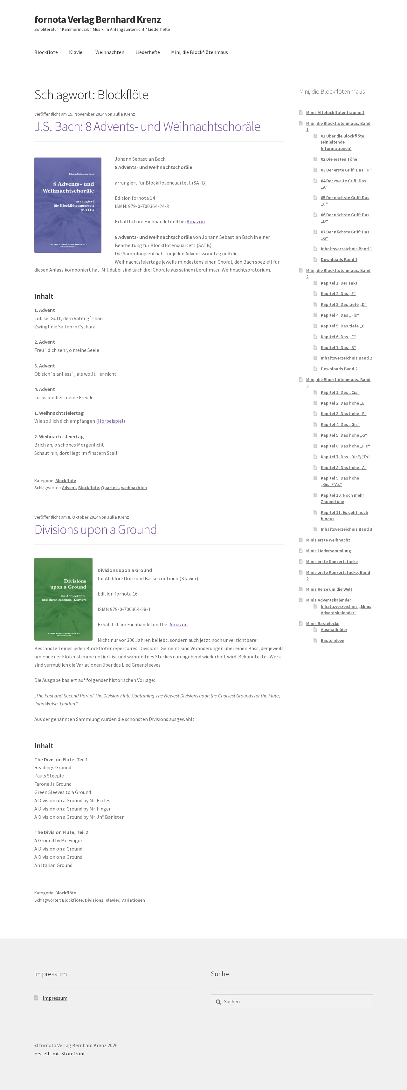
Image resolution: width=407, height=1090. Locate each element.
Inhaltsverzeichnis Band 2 (346, 358)
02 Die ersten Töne (339, 159)
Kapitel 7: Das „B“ (338, 347)
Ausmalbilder (334, 629)
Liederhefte (147, 52)
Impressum (55, 998)
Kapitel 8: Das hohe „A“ (344, 467)
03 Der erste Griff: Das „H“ (346, 170)
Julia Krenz (124, 114)
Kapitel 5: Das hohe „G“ (344, 435)
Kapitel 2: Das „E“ (338, 293)
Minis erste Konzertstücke (332, 561)
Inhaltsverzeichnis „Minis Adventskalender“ (346, 609)
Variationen (133, 900)
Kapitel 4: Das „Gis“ (340, 424)
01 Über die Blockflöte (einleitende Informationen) (342, 142)
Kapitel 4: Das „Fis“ (340, 315)
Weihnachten (109, 52)
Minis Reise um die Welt (329, 589)
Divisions (94, 900)
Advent (69, 487)
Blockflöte (46, 52)
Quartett (110, 487)
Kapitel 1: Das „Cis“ (340, 392)
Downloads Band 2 (339, 369)
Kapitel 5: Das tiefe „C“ (344, 326)
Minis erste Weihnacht (328, 540)
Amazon (196, 221)
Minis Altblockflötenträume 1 (335, 112)
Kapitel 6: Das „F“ (338, 337)
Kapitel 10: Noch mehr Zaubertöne (342, 498)
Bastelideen (332, 640)
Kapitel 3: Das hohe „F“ (344, 413)
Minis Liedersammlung (328, 551)
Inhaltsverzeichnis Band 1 (346, 249)
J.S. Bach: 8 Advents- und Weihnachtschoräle (147, 126)
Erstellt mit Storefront (59, 1053)
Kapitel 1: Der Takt (339, 283)
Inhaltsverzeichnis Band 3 (346, 529)
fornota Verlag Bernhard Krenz (97, 19)
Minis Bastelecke (322, 623)
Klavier (76, 52)
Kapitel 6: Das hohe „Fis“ (345, 446)
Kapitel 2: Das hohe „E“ (344, 403)
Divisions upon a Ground (95, 529)
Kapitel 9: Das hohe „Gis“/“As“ (340, 481)
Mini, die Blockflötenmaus (199, 52)
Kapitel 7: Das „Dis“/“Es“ (345, 457)
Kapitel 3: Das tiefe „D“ (344, 304)
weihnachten (134, 487)
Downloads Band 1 (339, 259)
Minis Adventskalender (328, 600)
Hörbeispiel (110, 421)
